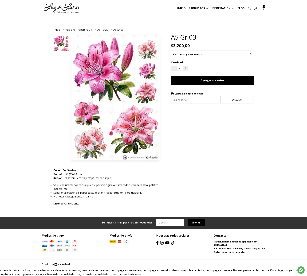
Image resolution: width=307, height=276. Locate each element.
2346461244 (220, 244)
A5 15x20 (103, 29)
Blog (241, 8)
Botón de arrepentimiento (229, 251)
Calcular (237, 99)
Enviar (196, 222)
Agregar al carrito (212, 80)
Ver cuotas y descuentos (187, 54)
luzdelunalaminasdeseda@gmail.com (235, 241)
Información (221, 8)
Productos (197, 8)
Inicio (181, 8)
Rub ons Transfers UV (79, 29)
